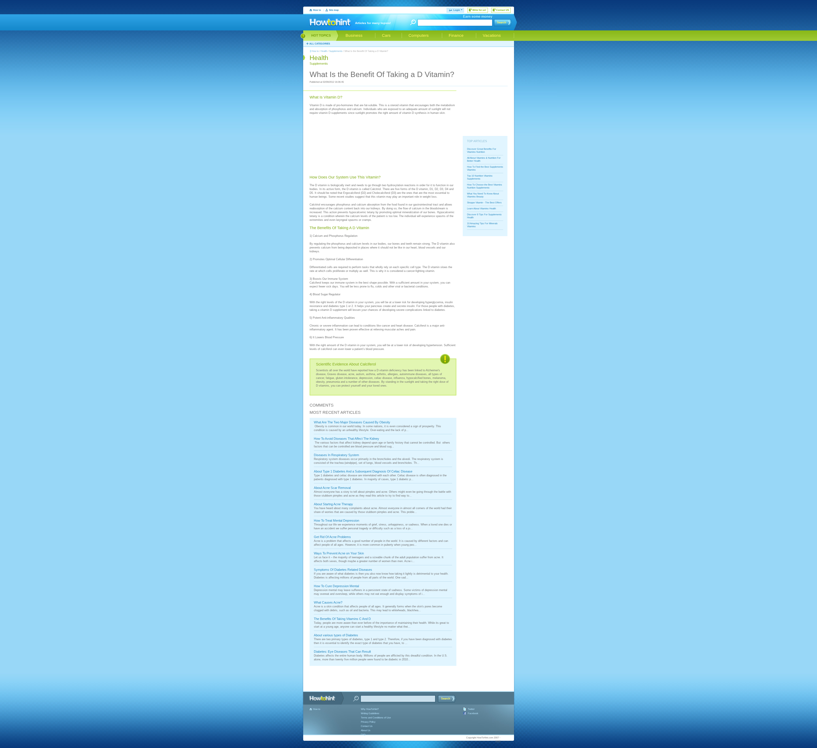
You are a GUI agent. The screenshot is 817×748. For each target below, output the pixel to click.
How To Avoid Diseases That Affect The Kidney (346, 438)
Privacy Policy (368, 722)
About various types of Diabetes (336, 635)
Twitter (471, 709)
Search (501, 22)
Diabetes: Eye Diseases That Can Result (342, 651)
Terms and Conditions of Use (376, 717)
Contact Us (367, 726)
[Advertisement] (341, 145)
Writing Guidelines (370, 713)
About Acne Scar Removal (332, 488)
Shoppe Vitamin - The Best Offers (484, 202)
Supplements (336, 51)
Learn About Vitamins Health (481, 208)
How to (317, 10)
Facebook (473, 713)
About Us (365, 730)
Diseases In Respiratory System (336, 455)
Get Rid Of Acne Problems (332, 537)
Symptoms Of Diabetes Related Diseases (343, 569)
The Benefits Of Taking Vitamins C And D (342, 619)
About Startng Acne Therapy (333, 504)
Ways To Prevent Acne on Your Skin (339, 553)
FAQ (363, 734)
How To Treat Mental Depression (336, 520)
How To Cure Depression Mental (336, 586)
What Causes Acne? (328, 602)
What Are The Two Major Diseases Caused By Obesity (352, 422)
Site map (334, 10)
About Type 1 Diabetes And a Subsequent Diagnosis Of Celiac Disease (363, 471)
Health (324, 51)
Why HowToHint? (370, 709)
